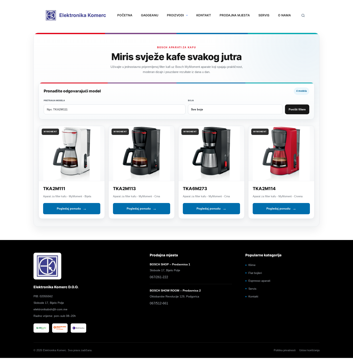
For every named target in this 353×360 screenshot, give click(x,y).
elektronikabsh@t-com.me (50, 309)
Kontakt (203, 15)
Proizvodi (175, 15)
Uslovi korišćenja (309, 350)
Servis (263, 15)
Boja (191, 100)
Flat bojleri (255, 273)
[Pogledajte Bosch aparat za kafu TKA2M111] (72, 153)
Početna (124, 15)
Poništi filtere (297, 109)
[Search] (303, 15)
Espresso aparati (259, 280)
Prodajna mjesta (235, 15)
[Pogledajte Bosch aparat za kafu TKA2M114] (281, 153)
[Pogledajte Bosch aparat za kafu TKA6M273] (211, 153)
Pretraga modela (54, 100)
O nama (284, 15)
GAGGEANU (149, 15)
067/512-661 (159, 303)
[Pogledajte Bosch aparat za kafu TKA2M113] (141, 153)
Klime (252, 265)
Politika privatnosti (285, 350)
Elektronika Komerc (82, 15)
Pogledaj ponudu (69, 208)
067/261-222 (159, 277)
